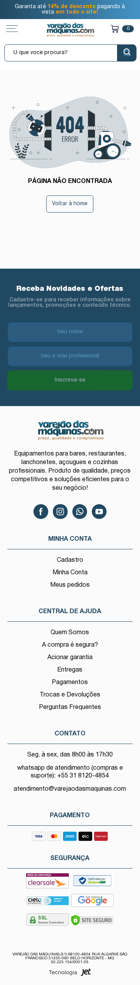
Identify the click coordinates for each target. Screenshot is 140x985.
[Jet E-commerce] (70, 975)
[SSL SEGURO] (47, 921)
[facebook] (40, 511)
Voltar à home (70, 203)
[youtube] (99, 511)
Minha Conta (70, 572)
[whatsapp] (79, 511)
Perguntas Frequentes (70, 707)
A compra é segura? (70, 645)
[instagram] (60, 511)
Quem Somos (70, 632)
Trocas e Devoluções (70, 695)
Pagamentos (70, 682)
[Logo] (70, 29)
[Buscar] (126, 53)
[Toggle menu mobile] (19, 28)
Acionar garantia (70, 657)
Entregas (69, 670)
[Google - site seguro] (92, 902)
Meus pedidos (70, 585)
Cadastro (70, 560)
